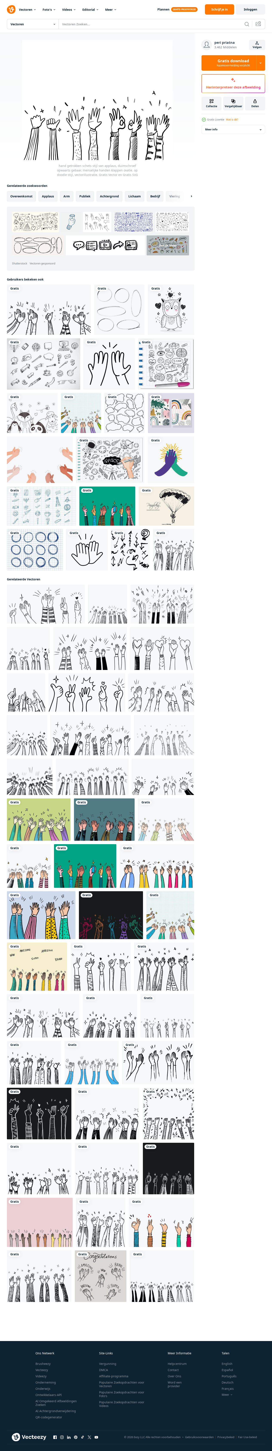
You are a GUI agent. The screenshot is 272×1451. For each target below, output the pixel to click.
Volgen (257, 47)
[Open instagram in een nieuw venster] (62, 1437)
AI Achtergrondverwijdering (55, 1411)
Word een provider (175, 1384)
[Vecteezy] (11, 9)
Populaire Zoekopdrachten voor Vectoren (121, 1384)
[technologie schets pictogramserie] (41, 506)
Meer (109, 10)
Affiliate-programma (113, 1376)
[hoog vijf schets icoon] (87, 550)
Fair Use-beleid (247, 1437)
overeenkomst (21, 196)
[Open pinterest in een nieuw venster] (75, 1437)
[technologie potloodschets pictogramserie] (43, 364)
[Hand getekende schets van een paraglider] (166, 506)
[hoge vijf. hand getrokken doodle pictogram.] (109, 364)
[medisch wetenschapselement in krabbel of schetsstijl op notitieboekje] (166, 364)
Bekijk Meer (168, 245)
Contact (173, 1370)
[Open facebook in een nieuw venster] (55, 1437)
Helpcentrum (177, 1364)
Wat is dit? (232, 119)
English (227, 1364)
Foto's (47, 10)
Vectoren (25, 10)
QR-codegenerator (48, 1417)
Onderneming (45, 1382)
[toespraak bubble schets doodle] (124, 413)
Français (228, 1389)
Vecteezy (41, 1370)
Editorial (88, 10)
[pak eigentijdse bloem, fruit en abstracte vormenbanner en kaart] (171, 413)
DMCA (103, 1370)
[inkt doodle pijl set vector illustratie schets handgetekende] (130, 550)
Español (227, 1370)
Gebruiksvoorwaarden (199, 1437)
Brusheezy (43, 1364)
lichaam (134, 196)
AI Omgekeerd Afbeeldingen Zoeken (56, 1403)
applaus (48, 196)
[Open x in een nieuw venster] (89, 1437)
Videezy (40, 1376)
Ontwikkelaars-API (48, 1395)
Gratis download (233, 62)
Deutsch (228, 1382)
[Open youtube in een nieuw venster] (96, 1437)
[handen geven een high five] (171, 459)
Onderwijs (42, 1389)
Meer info (211, 129)
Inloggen (250, 9)
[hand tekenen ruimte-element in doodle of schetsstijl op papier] (110, 459)
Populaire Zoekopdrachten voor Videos (121, 1404)
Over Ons (174, 1376)
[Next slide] (188, 196)
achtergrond (109, 196)
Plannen (163, 9)
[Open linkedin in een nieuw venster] (69, 1437)
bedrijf (155, 196)
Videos (67, 10)
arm (66, 196)
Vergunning (107, 1364)
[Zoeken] (246, 24)
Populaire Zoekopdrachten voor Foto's (121, 1394)
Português (229, 1376)
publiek (85, 196)
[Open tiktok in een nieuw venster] (82, 1437)
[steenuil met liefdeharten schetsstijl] (171, 310)
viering (174, 196)
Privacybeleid (225, 1437)
